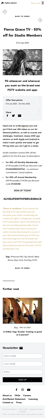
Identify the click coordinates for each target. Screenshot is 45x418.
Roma (10, 260)
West (36, 256)
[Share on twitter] (14, 116)
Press (19, 402)
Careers (27, 395)
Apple (21, 139)
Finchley (27, 260)
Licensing (33, 399)
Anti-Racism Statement (14, 399)
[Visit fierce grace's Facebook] (17, 390)
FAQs (17, 395)
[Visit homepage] (9, 3)
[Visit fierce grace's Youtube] (28, 390)
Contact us (7, 402)
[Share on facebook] (8, 116)
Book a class (35, 3)
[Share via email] (19, 116)
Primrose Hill (16, 256)
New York (18, 260)
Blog (16, 327)
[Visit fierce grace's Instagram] (23, 390)
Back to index (22, 16)
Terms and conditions (9, 409)
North (31, 256)
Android (33, 139)
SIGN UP (22, 380)
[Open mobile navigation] (43, 3)
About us (7, 395)
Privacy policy (23, 409)
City (25, 256)
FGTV (34, 260)
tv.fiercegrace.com (24, 125)
